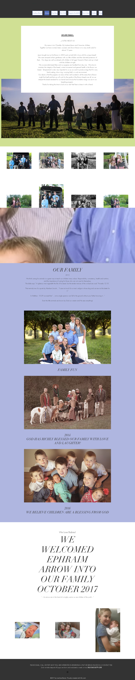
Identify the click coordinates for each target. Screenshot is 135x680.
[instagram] (67, 672)
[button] (113, 3)
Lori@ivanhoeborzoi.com (84, 3)
